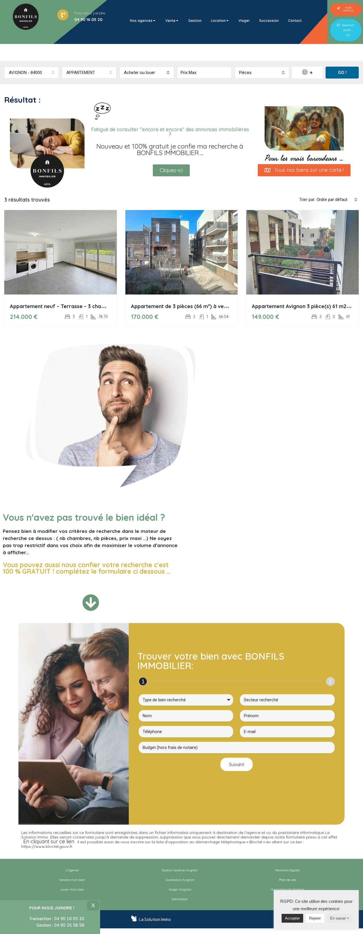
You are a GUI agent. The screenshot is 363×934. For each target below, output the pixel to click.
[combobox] (31, 73)
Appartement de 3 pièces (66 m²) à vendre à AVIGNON (197, 306)
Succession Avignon (180, 880)
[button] (346, 9)
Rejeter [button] (315, 918)
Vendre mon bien (72, 880)
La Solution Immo (155, 919)
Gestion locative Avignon (180, 870)
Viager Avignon (179, 889)
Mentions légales (287, 870)
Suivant (236, 764)
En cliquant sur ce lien (48, 841)
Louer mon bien (72, 889)
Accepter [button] (292, 918)
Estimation (180, 899)
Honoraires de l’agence (288, 889)
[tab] (143, 21)
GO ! (342, 72)
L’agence (72, 870)
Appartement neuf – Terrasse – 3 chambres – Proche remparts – (89, 306)
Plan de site (287, 880)
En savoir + (339, 918)
